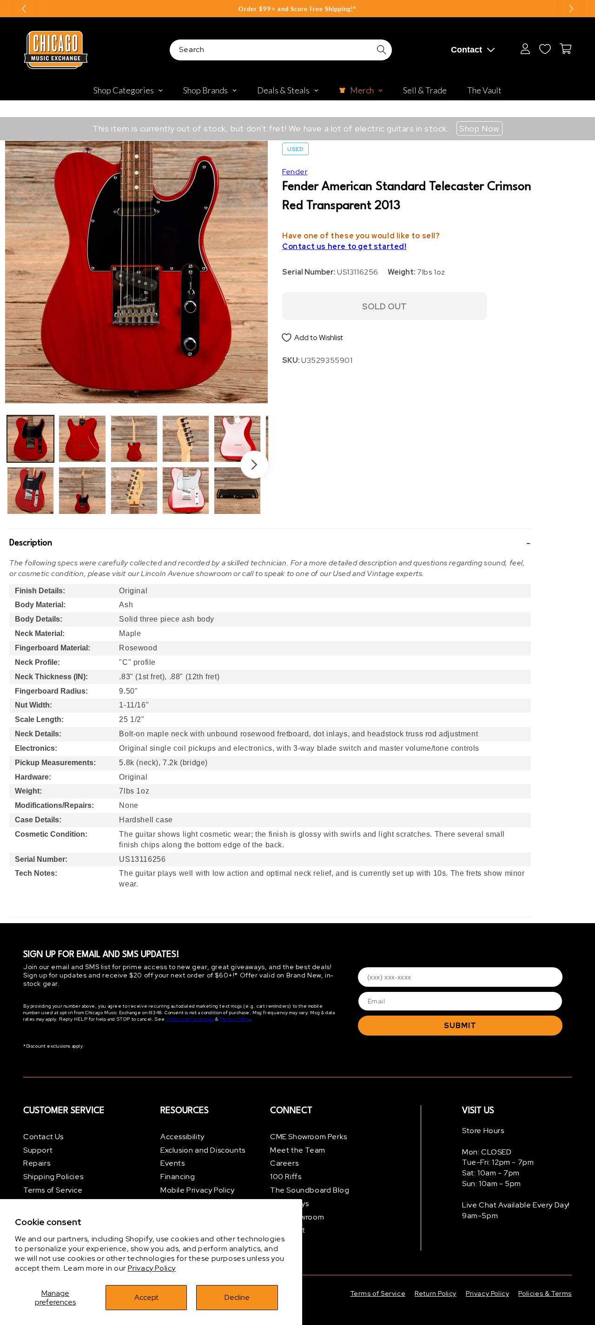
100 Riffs (285, 1176)
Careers (284, 1163)
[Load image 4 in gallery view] (82, 490)
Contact (466, 49)
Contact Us (43, 1136)
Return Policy (435, 1293)
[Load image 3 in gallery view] (82, 438)
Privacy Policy (152, 1268)
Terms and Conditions (190, 1020)
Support (38, 1150)
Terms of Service (53, 1190)
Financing (177, 1176)
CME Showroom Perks (308, 1136)
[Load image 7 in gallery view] (185, 438)
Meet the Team (297, 1150)
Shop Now (479, 128)
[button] (270, 543)
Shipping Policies (53, 1176)
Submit (460, 1025)
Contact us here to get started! (344, 246)
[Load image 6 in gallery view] (134, 490)
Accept (146, 1297)
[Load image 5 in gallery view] (134, 438)
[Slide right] (254, 465)
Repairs (36, 1163)
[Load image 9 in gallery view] (237, 438)
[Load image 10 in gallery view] (237, 490)
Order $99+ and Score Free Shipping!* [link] (297, 9)
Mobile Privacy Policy (197, 1190)
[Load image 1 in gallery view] (30, 438)
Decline (237, 1297)
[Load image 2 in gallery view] (30, 490)
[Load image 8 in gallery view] (185, 490)
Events (172, 1163)
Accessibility (182, 1136)
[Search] (381, 49)
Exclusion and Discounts (202, 1150)
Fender (295, 172)
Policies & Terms (545, 1293)
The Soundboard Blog (309, 1190)
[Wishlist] (545, 49)
